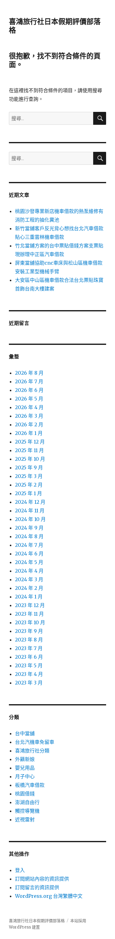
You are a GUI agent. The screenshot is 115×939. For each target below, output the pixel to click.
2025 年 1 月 (28, 493)
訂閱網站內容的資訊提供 (42, 879)
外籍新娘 (25, 759)
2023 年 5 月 (29, 665)
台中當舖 (25, 733)
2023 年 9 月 (29, 631)
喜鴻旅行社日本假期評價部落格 (37, 920)
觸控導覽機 (27, 811)
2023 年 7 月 (29, 648)
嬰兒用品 (25, 768)
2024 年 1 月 (29, 597)
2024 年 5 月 (29, 562)
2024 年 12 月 (30, 502)
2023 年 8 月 (29, 640)
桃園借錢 (25, 794)
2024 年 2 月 (29, 588)
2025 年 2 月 (29, 485)
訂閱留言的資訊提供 (37, 887)
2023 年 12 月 (30, 605)
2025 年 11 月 (29, 450)
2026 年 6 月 (29, 390)
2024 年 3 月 (29, 579)
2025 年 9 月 (29, 467)
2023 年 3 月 (29, 683)
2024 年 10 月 (30, 519)
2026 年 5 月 (29, 399)
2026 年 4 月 (29, 407)
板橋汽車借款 (29, 785)
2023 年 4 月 (29, 674)
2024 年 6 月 (29, 553)
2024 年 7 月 (29, 545)
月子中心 (25, 776)
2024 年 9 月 (29, 528)
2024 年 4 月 (29, 571)
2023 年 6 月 (29, 657)
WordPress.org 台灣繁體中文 (48, 896)
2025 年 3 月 (29, 476)
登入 (20, 870)
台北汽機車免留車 (34, 742)
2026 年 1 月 (29, 433)
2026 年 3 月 (29, 416)
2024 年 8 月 (29, 536)
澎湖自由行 (27, 802)
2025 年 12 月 (30, 442)
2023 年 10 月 (30, 622)
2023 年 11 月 (29, 614)
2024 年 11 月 (29, 510)
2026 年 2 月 (29, 424)
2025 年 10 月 (30, 459)
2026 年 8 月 (29, 373)
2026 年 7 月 (29, 381)
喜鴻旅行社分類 (32, 751)
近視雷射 (25, 819)
